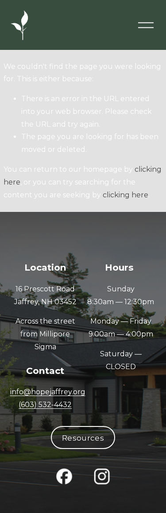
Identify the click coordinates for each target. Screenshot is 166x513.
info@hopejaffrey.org (47, 392)
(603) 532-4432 (45, 404)
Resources (83, 437)
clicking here (125, 195)
